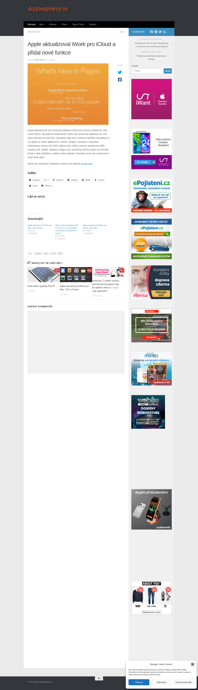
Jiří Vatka (39, 60)
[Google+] (155, 31)
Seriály (92, 24)
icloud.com (86, 163)
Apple (46, 253)
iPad (64, 24)
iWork (60, 253)
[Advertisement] (121, 10)
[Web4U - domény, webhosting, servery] (148, 428)
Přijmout (139, 682)
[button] (192, 664)
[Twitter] (160, 31)
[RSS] (164, 31)
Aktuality (31, 24)
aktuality (38, 253)
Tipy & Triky (77, 24)
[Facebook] (151, 31)
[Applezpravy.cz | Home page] (49, 9)
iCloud (53, 253)
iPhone (52, 24)
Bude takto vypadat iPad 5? (41, 286)
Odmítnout (161, 682)
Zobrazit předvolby (183, 682)
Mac (41, 24)
